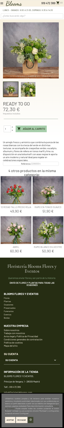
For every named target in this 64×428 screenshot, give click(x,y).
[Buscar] (60, 16)
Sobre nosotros (11, 330)
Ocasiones (8, 304)
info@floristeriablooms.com (18, 392)
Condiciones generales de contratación (23, 339)
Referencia (26, 163)
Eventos (7, 314)
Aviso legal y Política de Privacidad (21, 336)
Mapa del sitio (11, 345)
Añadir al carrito (31, 129)
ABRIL (16, 246)
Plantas (7, 301)
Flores (7, 298)
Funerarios (9, 311)
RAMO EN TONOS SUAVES (48, 207)
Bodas (7, 318)
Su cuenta (11, 354)
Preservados (9, 308)
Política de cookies (13, 342)
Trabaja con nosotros (14, 333)
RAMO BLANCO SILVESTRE (48, 246)
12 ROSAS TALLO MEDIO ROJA (16, 207)
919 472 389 (48, 3)
